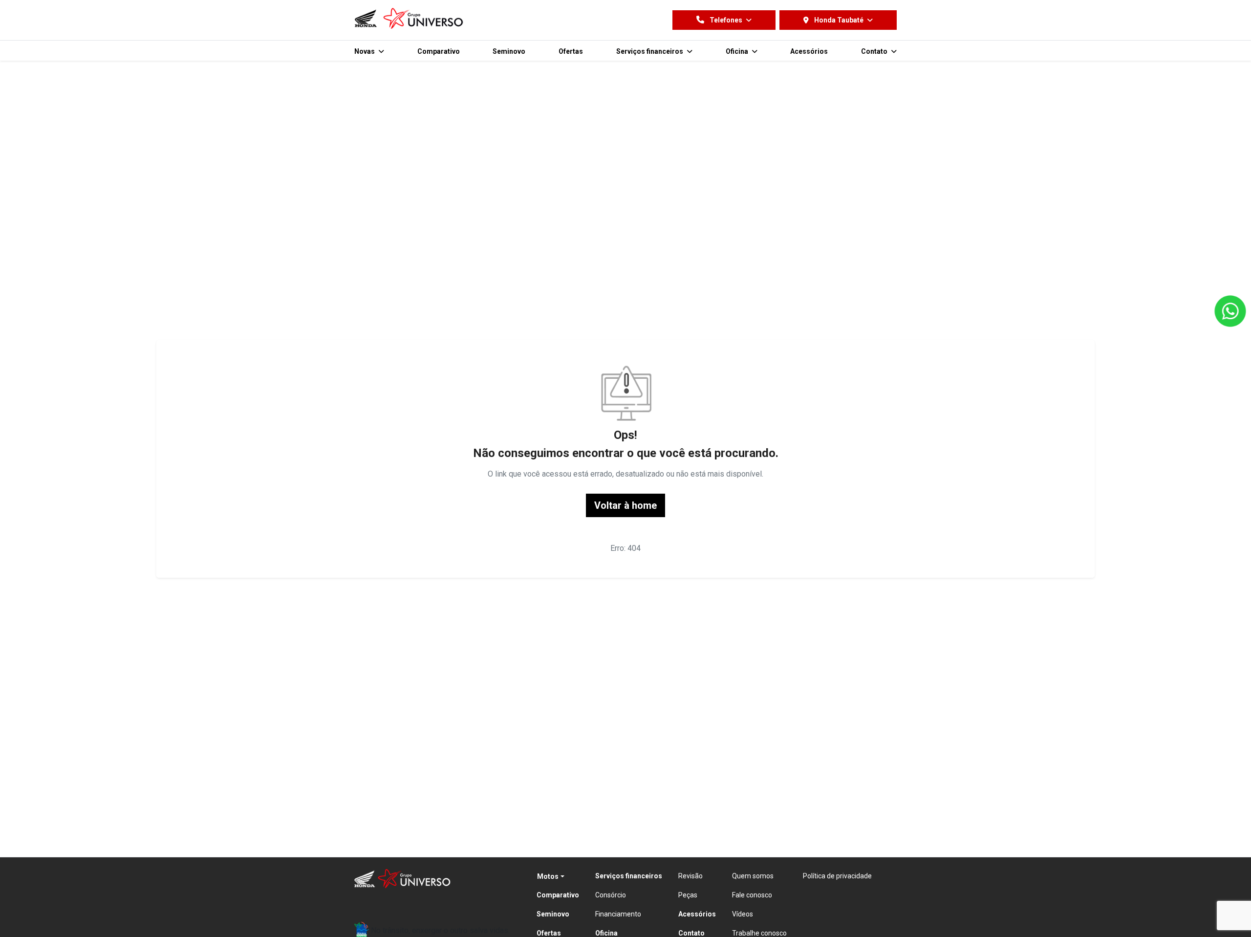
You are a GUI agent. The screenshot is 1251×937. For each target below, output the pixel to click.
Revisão (690, 876)
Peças (687, 895)
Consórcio (610, 895)
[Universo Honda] (409, 18)
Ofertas (571, 51)
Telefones (726, 20)
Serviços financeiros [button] (650, 51)
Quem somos (753, 876)
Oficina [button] (738, 51)
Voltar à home (625, 505)
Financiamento (618, 914)
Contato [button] (875, 51)
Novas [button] (365, 51)
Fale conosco (752, 895)
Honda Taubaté (839, 20)
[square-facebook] (366, 903)
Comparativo (438, 51)
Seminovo (509, 51)
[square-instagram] (389, 903)
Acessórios (809, 51)
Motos (548, 876)
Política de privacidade (837, 876)
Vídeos (742, 914)
